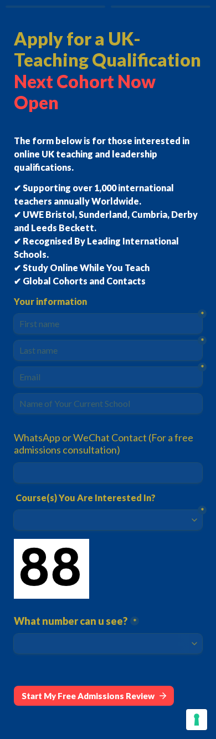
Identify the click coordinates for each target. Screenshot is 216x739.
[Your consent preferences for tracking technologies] (196, 719)
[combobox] (108, 473)
